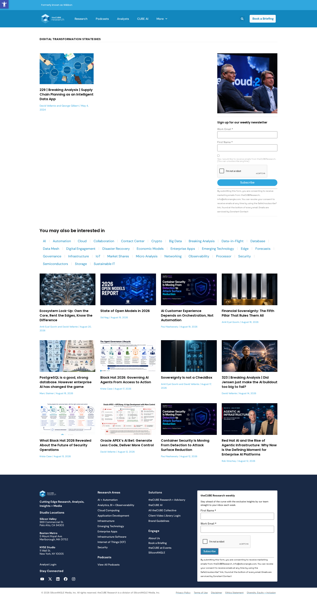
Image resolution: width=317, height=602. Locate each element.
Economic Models (150, 248)
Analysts (123, 19)
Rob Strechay (229, 460)
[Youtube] (42, 579)
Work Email (225, 129)
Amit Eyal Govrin (48, 326)
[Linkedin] (57, 579)
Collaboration (104, 241)
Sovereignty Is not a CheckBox (186, 377)
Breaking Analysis (202, 241)
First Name (225, 142)
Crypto (156, 241)
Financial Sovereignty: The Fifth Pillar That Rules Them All (248, 313)
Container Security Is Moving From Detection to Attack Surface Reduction (185, 445)
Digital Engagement (80, 248)
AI (44, 241)
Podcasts (102, 19)
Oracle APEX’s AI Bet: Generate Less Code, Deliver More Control (127, 442)
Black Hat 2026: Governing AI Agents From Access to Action (125, 379)
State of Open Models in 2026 (125, 311)
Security (244, 256)
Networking (173, 256)
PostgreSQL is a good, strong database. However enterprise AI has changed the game (66, 382)
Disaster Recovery (116, 248)
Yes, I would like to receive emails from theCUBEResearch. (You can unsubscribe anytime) (246, 160)
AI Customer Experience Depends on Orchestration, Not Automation (187, 315)
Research (81, 19)
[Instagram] (73, 579)
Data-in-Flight (233, 241)
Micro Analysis (147, 256)
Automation (62, 241)
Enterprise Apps (183, 248)
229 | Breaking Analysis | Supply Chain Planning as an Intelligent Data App (66, 94)
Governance (52, 256)
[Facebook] (65, 579)
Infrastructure (78, 256)
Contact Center (132, 241)
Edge (244, 248)
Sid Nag (104, 317)
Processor (223, 256)
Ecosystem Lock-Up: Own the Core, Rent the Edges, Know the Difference (66, 315)
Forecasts (262, 248)
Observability (199, 256)
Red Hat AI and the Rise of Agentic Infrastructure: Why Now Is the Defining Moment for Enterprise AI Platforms (249, 447)
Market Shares (118, 256)
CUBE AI (142, 19)
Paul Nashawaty (169, 326)
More (160, 19)
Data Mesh (51, 248)
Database (257, 241)
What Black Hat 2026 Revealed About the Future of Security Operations (65, 445)
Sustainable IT (104, 264)
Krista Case (106, 388)
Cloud (82, 241)
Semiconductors (55, 264)
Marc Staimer (47, 393)
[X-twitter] (50, 579)
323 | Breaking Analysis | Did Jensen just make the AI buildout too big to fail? (249, 382)
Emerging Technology (218, 248)
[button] (4, 4)
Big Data (175, 241)
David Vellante (48, 105)
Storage (81, 264)
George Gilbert (70, 105)
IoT (98, 256)
